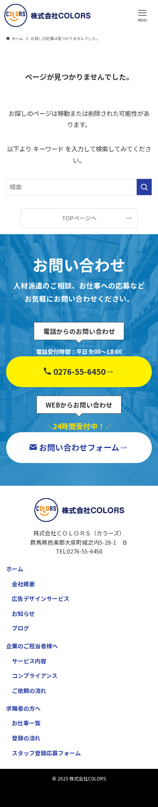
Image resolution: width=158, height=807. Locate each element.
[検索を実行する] (144, 187)
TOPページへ (79, 218)
